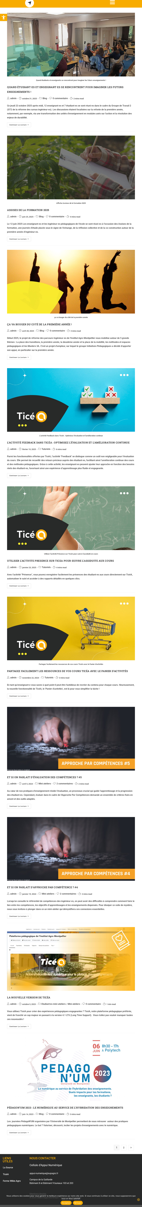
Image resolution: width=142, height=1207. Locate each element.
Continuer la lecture (20, 124)
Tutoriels (46, 449)
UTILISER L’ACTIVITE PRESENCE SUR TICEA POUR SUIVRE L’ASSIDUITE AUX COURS (60, 560)
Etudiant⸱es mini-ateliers (53, 1004)
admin (13, 98)
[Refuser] (138, 1199)
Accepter (66, 1203)
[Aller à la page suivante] (131, 1147)
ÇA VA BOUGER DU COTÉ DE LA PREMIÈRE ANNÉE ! (39, 324)
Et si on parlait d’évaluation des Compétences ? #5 (44, 777)
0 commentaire (60, 98)
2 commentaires (65, 783)
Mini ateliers (45, 783)
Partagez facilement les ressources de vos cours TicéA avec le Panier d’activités (67, 671)
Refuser (77, 1203)
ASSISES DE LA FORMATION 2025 (28, 210)
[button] (3, 17)
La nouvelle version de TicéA (28, 997)
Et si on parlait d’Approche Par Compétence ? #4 (42, 887)
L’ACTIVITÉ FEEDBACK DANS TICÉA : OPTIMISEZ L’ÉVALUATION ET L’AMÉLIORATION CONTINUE (68, 442)
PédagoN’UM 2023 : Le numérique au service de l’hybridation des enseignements (65, 1107)
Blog (45, 98)
